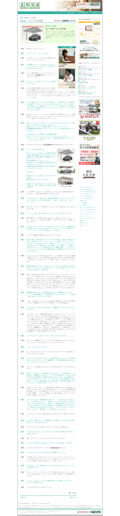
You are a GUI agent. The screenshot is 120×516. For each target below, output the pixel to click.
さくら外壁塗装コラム (84, 205)
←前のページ (23, 497)
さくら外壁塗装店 (83, 202)
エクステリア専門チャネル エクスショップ (89, 109)
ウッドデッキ (73, 505)
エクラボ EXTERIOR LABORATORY (30, 5)
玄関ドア (20, 507)
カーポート (39, 75)
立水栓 (78, 505)
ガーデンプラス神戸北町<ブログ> (87, 198)
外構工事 (85, 507)
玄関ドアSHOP (83, 222)
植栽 (89, 507)
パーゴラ (68, 505)
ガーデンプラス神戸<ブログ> (86, 193)
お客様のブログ (83, 200)
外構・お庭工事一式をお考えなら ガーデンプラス (89, 131)
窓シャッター (72, 507)
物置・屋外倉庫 (26, 507)
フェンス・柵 (94, 505)
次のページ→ (73, 497)
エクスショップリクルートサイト (87, 213)
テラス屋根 (52, 505)
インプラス (89, 29)
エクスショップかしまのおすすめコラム (88, 209)
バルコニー (60, 507)
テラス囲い (57, 505)
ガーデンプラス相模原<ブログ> (86, 196)
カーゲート (37, 505)
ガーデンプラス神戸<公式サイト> (87, 187)
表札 (91, 507)
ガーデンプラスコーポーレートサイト (88, 218)
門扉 (81, 505)
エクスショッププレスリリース (86, 216)
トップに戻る (72, 493)
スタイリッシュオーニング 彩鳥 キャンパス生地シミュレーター (89, 53)
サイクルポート (48, 144)
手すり (99, 505)
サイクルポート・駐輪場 (29, 505)
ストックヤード (42, 507)
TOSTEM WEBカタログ (89, 42)
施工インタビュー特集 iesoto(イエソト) (88, 207)
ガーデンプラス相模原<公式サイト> (87, 189)
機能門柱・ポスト (87, 505)
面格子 (77, 507)
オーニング (63, 505)
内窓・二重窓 (66, 507)
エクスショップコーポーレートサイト (88, 211)
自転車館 (81, 220)
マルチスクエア (55, 447)
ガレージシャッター (45, 505)
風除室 (81, 507)
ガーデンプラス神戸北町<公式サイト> (88, 191)
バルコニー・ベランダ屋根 (51, 507)
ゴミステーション (34, 507)
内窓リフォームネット (84, 225)
